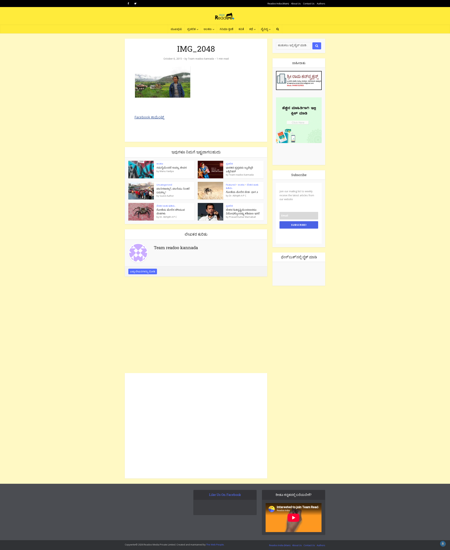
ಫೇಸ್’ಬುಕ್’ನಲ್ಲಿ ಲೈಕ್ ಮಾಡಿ (299, 257)
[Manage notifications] (443, 543)
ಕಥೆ (251, 29)
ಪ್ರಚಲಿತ (191, 29)
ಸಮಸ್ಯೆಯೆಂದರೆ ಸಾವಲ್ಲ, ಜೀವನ (171, 167)
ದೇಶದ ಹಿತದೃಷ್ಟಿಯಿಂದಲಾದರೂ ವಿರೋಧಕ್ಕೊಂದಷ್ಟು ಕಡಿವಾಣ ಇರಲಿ (243, 211)
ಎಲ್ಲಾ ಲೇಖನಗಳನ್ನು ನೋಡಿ (142, 271)
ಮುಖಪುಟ (176, 29)
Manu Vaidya (167, 171)
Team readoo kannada (201, 58)
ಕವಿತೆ (241, 29)
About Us (296, 3)
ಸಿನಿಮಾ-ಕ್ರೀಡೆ (226, 29)
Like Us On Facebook (225, 495)
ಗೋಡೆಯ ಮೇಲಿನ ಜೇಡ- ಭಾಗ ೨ (242, 192)
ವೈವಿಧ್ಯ (264, 29)
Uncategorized (164, 184)
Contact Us (308, 3)
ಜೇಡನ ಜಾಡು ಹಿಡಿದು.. (166, 205)
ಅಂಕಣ (208, 29)
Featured (231, 184)
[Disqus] (196, 326)
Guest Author (167, 195)
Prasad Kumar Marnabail (242, 216)
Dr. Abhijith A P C (237, 195)
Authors (321, 3)
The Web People (215, 544)
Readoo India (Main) (278, 3)
